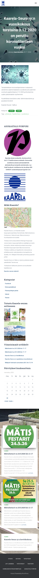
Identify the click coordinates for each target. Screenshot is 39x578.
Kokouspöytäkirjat (10, 287)
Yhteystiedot (20, 563)
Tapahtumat (27, 558)
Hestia (12, 573)
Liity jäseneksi (9, 563)
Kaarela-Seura (16, 114)
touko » (11, 401)
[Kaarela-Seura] (3, 3)
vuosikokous (25, 114)
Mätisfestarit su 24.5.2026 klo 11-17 (15, 348)
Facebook (8, 283)
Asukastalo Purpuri (30, 569)
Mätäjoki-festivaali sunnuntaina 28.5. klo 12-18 (19, 362)
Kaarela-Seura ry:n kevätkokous (14, 355)
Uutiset (12, 110)
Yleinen (19, 110)
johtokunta (8, 114)
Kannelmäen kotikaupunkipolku (12, 569)
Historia (18, 558)
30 (7, 398)
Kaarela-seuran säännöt (11, 271)
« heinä (6, 401)
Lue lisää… (31, 473)
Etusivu (10, 558)
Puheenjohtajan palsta (11, 290)
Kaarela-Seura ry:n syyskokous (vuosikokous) (18, 359)
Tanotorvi (30, 563)
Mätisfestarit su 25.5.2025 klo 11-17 (15, 352)
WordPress (25, 573)
